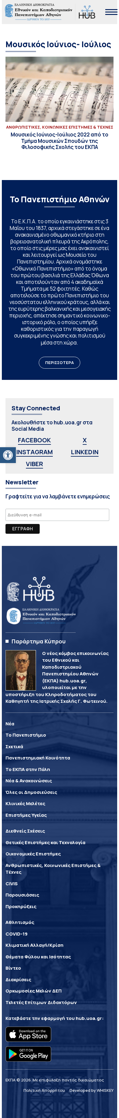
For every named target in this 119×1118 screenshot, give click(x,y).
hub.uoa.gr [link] (89, 1018)
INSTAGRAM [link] (34, 452)
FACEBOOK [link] (34, 440)
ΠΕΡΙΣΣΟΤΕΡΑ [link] (59, 362)
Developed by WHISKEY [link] (92, 1090)
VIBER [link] (34, 464)
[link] (8, 455)
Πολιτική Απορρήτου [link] (44, 1090)
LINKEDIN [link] (85, 452)
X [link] (85, 440)
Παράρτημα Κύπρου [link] (39, 641)
